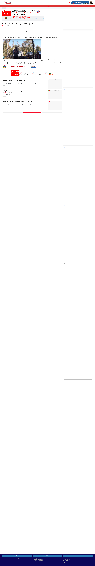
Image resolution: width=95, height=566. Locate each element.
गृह (3, 6)
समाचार (6, 6)
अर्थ (26, 6)
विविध (42, 6)
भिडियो (35, 6)
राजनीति (17, 6)
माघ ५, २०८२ (8, 92)
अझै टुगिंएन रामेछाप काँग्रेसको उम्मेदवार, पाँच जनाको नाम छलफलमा (19, 91)
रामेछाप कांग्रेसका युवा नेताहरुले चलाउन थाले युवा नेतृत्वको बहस (18, 101)
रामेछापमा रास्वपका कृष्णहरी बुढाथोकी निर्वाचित (14, 80)
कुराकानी (21, 6)
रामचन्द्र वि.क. (5, 92)
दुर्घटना (32, 6)
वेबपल (15, 564)
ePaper (47, 6)
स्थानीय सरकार (10, 6)
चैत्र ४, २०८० (9, 25)
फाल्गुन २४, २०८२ (8, 81)
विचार (24, 6)
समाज (14, 6)
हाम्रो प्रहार (3, 25)
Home (2, 21)
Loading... (32, 112)
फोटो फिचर (38, 6)
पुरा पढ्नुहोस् (4, 85)
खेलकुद (29, 6)
